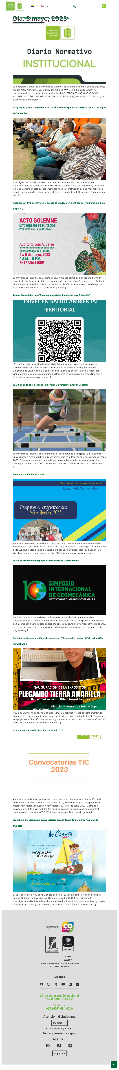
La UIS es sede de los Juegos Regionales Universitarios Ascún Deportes (50, 384)
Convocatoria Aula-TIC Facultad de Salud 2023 (38, 730)
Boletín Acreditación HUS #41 (28, 474)
